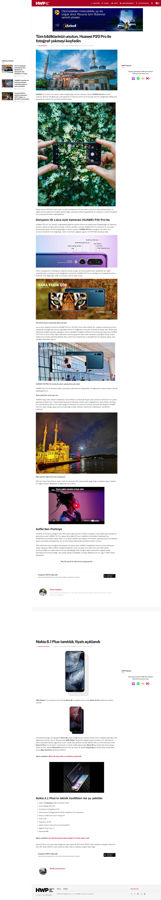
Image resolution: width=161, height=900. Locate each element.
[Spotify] (138, 78)
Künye (59, 889)
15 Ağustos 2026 (19, 76)
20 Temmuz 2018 (54, 45)
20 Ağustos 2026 (20, 101)
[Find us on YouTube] (138, 894)
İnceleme (96, 3)
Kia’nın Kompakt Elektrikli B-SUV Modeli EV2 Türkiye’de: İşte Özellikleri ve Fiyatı (20, 69)
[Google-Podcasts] (143, 78)
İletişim (65, 889)
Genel (76, 45)
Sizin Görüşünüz (128, 3)
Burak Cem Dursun (44, 646)
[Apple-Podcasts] (133, 78)
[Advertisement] (16, 30)
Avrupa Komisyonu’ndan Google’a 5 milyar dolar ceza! (69, 838)
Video (116, 3)
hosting (65, 894)
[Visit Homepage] (42, 3)
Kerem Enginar (43, 45)
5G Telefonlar (143, 3)
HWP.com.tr (60, 894)
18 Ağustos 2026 (19, 88)
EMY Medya (49, 895)
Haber (106, 3)
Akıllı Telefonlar (69, 45)
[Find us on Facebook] (134, 894)
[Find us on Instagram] (141, 894)
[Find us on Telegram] (145, 894)
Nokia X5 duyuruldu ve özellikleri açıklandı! (65, 756)
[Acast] (147, 78)
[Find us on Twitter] (131, 894)
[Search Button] (152, 3)
